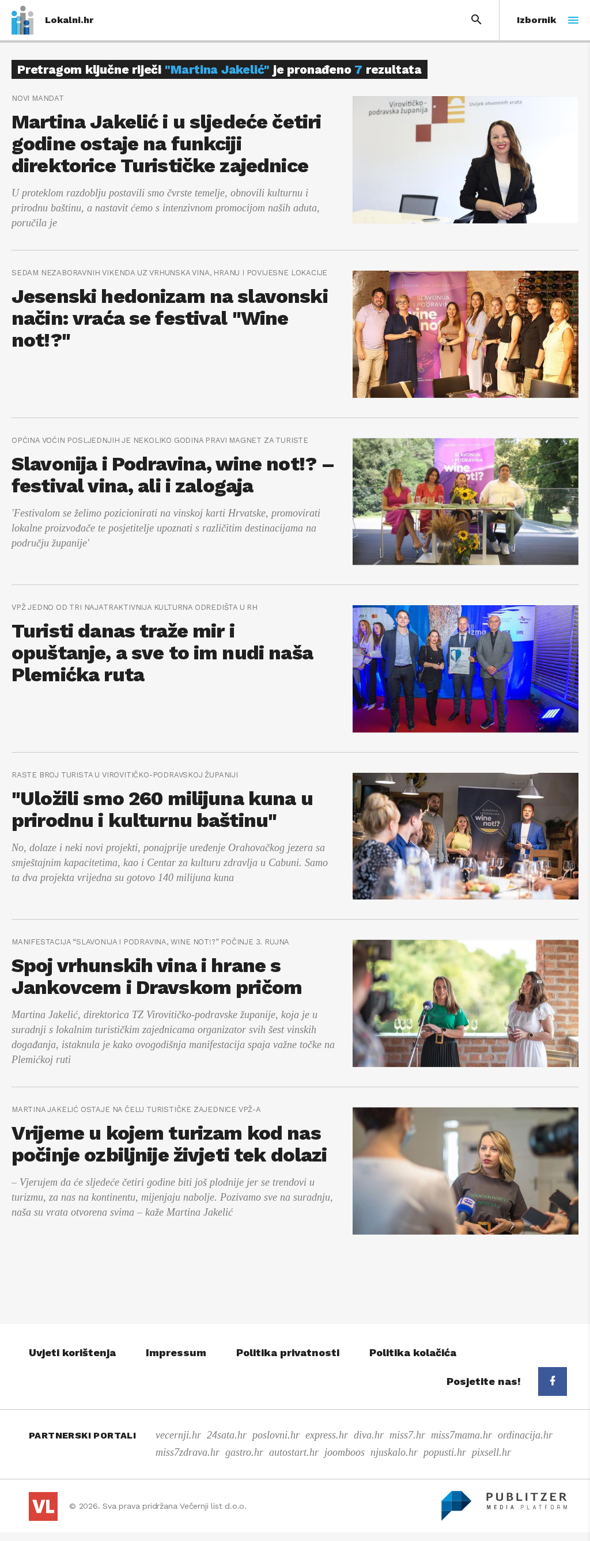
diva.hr (369, 1435)
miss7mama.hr (461, 1435)
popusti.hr (444, 1452)
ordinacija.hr (525, 1435)
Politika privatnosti (287, 1352)
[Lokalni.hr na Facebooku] (552, 1381)
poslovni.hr (276, 1435)
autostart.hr (294, 1452)
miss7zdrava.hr (188, 1452)
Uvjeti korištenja (72, 1352)
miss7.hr (407, 1435)
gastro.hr (244, 1452)
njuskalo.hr (394, 1452)
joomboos (344, 1452)
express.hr (326, 1435)
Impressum (176, 1352)
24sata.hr (227, 1435)
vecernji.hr (178, 1435)
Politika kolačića (412, 1352)
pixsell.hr (491, 1452)
